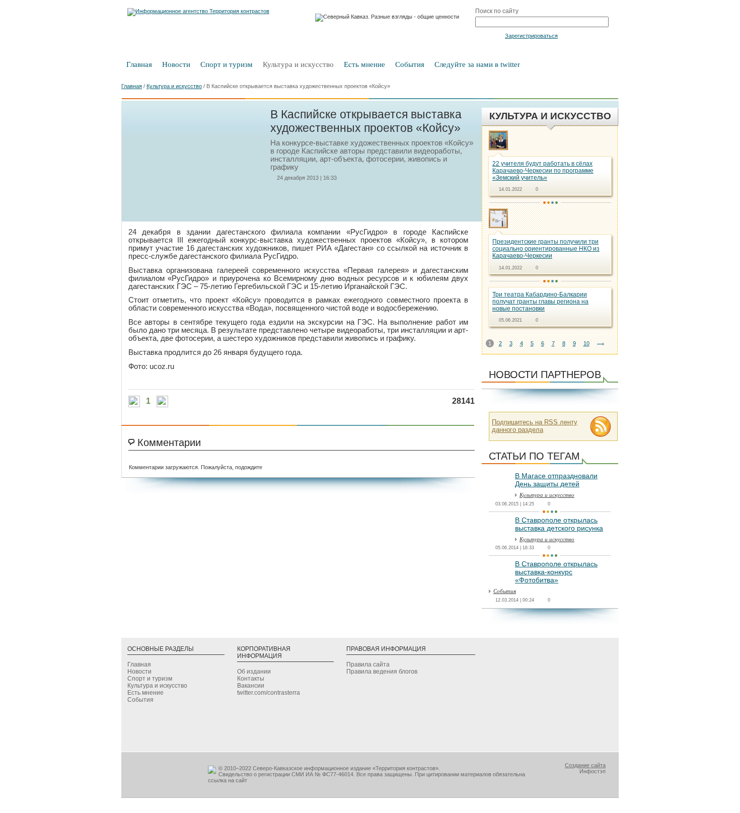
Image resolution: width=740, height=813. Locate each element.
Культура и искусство (298, 64)
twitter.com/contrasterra (268, 692)
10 (586, 343)
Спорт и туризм (226, 64)
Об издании (254, 671)
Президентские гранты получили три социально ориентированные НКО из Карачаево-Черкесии (546, 248)
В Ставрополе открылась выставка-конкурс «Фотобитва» (556, 572)
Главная (139, 64)
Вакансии (250, 685)
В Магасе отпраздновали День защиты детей (556, 480)
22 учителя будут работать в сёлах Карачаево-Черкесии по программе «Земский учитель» (543, 170)
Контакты (250, 678)
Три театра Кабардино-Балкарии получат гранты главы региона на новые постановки (540, 301)
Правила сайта (368, 664)
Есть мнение (364, 64)
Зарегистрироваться (531, 36)
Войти (489, 35)
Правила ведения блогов (381, 671)
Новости (176, 64)
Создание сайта (585, 765)
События (409, 64)
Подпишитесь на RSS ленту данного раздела (534, 425)
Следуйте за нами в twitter (477, 64)
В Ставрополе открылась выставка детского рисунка (559, 524)
